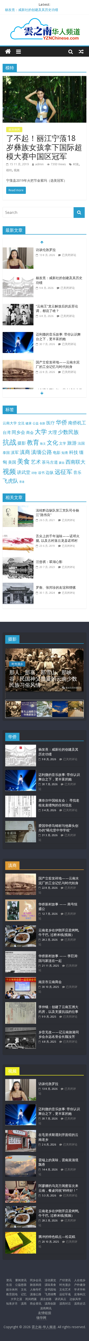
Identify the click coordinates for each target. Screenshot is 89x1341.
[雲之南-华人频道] (8, 51)
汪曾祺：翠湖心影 (49, 561)
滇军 (15, 452)
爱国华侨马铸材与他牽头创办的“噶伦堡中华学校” (58, 828)
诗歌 (34, 473)
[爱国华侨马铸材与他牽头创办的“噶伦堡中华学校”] (20, 823)
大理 (52, 432)
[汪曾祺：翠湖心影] (19, 559)
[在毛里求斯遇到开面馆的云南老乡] (20, 1132)
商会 (30, 432)
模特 (9, 170)
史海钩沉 (79, 1294)
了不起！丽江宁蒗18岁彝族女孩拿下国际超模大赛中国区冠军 (44, 147)
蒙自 (62, 462)
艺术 (36, 461)
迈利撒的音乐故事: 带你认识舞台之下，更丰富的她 (58, 336)
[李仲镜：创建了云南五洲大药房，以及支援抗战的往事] (20, 1004)
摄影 (21, 443)
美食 (23, 461)
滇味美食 (50, 1285)
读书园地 (50, 1289)
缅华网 (41, 1317)
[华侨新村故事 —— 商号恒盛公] (20, 901)
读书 (41, 472)
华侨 (61, 422)
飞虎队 (10, 480)
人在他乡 (79, 1280)
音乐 (77, 472)
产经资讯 (65, 1280)
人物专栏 (35, 1289)
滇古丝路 (46, 1299)
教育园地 (12, 1294)
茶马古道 (50, 462)
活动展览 (50, 1280)
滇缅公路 (41, 451)
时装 (76, 164)
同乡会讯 (35, 1280)
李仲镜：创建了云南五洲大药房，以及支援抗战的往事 (58, 1009)
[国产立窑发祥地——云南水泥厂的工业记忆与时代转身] (18, 362)
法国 (81, 443)
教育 (33, 442)
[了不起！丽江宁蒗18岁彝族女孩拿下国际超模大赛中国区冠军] (44, 78)
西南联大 (75, 461)
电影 (57, 452)
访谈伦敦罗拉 (46, 249)
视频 (16, 170)
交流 (21, 423)
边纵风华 (75, 1299)
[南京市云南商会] (20, 979)
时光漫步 (17, 664)
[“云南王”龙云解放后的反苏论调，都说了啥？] (18, 306)
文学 (62, 443)
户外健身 (79, 1285)
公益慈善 (21, 1285)
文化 (52, 442)
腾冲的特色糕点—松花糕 (56, 1236)
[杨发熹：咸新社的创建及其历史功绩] (18, 278)
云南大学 (10, 423)
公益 (36, 423)
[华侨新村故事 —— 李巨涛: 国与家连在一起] (20, 953)
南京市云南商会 (50, 981)
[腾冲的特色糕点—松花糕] (20, 1234)
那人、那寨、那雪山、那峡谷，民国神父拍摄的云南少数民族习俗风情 (43, 678)
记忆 (24, 1294)
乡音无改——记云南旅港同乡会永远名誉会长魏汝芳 (58, 1034)
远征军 (63, 472)
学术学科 (79, 1289)
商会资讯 (35, 1303)
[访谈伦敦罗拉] (18, 250)
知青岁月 (12, 1303)
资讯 (9, 1280)
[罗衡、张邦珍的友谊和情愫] (19, 585)
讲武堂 (23, 472)
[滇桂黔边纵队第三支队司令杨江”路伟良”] (19, 508)
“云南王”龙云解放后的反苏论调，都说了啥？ (57, 308)
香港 (21, 481)
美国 (12, 462)
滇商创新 (50, 1303)
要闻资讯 (21, 1280)
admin (39, 164)
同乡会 (18, 432)
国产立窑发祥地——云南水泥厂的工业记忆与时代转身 (58, 364)
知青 (64, 452)
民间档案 (31, 1299)
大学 (41, 431)
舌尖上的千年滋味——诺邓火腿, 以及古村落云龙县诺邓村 (58, 538)
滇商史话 (79, 1303)
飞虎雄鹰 (50, 1294)
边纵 (50, 472)
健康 (28, 423)
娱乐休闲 (14, 129)
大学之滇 (16, 1299)
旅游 (72, 443)
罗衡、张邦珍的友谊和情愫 (56, 587)
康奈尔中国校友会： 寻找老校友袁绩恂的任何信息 (58, 802)
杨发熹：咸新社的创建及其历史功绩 (31, 9)
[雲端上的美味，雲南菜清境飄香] (20, 1157)
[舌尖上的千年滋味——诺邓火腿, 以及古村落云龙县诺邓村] (19, 534)
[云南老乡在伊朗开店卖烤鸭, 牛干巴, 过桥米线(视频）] (20, 927)
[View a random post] (81, 51)
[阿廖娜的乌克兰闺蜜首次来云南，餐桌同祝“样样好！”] (20, 1183)
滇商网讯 (46, 1308)
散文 (43, 444)
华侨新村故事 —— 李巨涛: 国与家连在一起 (58, 958)
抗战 (9, 442)
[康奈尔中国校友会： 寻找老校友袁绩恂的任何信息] (20, 798)
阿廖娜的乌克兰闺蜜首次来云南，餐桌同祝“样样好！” (58, 1188)
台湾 (7, 432)
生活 (9, 1285)
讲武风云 (60, 1299)
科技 (73, 452)
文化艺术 (65, 1289)
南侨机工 (77, 423)
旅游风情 (35, 1285)
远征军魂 (65, 1294)
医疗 (50, 423)
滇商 (25, 451)
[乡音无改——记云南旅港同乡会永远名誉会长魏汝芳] (20, 1029)
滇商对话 (65, 1303)
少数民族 (68, 432)
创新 (42, 423)
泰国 (6, 452)
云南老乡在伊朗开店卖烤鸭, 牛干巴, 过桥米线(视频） (58, 932)
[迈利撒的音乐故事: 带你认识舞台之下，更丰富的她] (18, 334)
